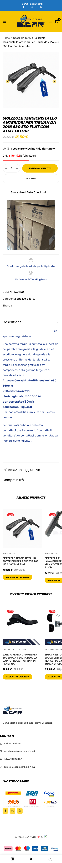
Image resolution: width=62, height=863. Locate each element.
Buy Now (31, 178)
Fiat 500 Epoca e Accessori (15, 650)
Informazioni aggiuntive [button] (21, 470)
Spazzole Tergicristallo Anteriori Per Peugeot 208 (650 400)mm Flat (20, 561)
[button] (56, 21)
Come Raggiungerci (32, 4)
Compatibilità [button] (13, 480)
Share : (7, 305)
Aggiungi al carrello (17, 577)
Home (6, 37)
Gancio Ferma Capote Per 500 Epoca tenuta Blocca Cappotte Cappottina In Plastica (20, 659)
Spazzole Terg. (22, 37)
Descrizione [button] (12, 322)
